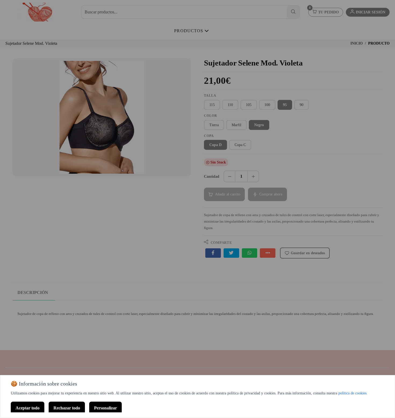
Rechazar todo (66, 408)
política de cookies (352, 393)
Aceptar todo (28, 408)
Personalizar (105, 408)
